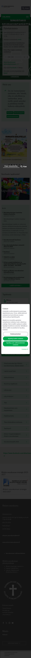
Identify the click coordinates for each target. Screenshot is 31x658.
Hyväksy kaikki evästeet (15, 338)
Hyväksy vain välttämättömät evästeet (15, 344)
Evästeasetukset (15, 334)
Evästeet (25, 349)
